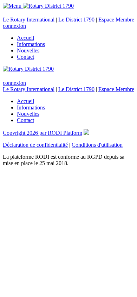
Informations (31, 44)
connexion (14, 26)
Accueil (25, 38)
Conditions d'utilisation (97, 145)
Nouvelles (28, 50)
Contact (25, 57)
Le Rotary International (28, 20)
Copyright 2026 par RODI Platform (42, 133)
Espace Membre (116, 20)
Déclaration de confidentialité (35, 145)
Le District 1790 (76, 20)
